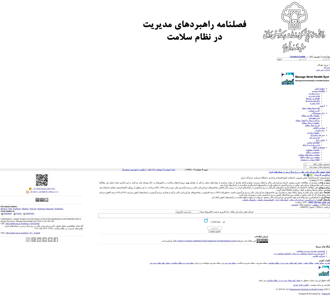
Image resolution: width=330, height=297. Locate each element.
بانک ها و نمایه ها (313, 101)
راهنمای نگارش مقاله (310, 115)
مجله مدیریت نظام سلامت (182, 263)
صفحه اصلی (319, 88)
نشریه (327, 263)
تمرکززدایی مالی (296, 200)
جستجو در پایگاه (313, 152)
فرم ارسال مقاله (312, 125)
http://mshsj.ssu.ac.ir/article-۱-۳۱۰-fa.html (23, 233)
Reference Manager (46, 209)
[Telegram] (44, 239)
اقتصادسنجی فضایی (265, 200)
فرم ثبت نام (315, 138)
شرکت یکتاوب (318, 256)
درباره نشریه (314, 93)
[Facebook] (55, 239)
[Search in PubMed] (305, 176)
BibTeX (4, 209)
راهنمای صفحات (313, 150)
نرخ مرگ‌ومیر (310, 200)
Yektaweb (326, 294)
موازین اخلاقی (319, 128)
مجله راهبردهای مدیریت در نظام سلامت (285, 263)
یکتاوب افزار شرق (301, 285)
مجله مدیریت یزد (229, 263)
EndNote (17, 209)
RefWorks (59, 209)
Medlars (25, 209)
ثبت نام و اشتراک (317, 135)
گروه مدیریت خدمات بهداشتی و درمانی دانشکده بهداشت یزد (299, 253)
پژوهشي (315, 205)
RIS (10, 209)
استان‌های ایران (281, 200)
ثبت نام (327, 67)
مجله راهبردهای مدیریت (160, 263)
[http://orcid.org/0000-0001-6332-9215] (311, 176)
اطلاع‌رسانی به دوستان (310, 160)
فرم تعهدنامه (314, 118)
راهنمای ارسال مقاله (311, 123)
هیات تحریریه (314, 96)
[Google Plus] (33, 239)
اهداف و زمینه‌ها (313, 98)
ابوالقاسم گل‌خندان (322, 175)
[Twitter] (50, 239)
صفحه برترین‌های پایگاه (310, 157)
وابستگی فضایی (249, 200)
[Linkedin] (39, 239)
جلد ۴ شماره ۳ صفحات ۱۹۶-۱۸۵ (161, 169)
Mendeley (8, 213)
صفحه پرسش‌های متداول (309, 155)
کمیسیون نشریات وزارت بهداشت (311, 251)
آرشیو (322, 106)
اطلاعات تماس (313, 142)
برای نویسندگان (318, 113)
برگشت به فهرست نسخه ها (134, 169)
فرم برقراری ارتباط (311, 145)
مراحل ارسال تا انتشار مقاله (308, 120)
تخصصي (294, 205)
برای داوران (320, 130)
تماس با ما (320, 140)
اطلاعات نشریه (318, 91)
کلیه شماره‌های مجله (311, 108)
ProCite (33, 209)
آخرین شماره (314, 111)
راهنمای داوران (313, 133)
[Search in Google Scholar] (308, 176)
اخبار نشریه (315, 103)
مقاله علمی (308, 263)
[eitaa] (28, 239)
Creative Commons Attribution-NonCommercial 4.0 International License (207, 241)
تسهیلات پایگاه (319, 147)
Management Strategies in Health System (306, 289)
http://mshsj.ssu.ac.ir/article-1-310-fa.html (22, 223)
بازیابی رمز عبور (323, 70)
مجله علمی (319, 263)
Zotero (19, 213)
